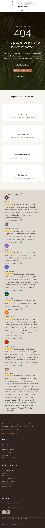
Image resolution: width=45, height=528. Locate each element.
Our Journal (22, 175)
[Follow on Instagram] (8, 512)
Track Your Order (8, 484)
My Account (6, 476)
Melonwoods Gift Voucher (11, 458)
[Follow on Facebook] (4, 512)
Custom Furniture (22, 155)
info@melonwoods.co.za (15, 507)
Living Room (22, 114)
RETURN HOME (21, 64)
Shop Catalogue (8, 470)
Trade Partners (7, 452)
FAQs (4, 473)
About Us (5, 444)
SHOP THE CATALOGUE (21, 70)
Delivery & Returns (8, 481)
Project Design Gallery (10, 447)
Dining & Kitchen (22, 134)
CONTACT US (21, 76)
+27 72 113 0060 (12, 503)
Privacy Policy (6, 487)
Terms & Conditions (9, 479)
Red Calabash (25, 519)
